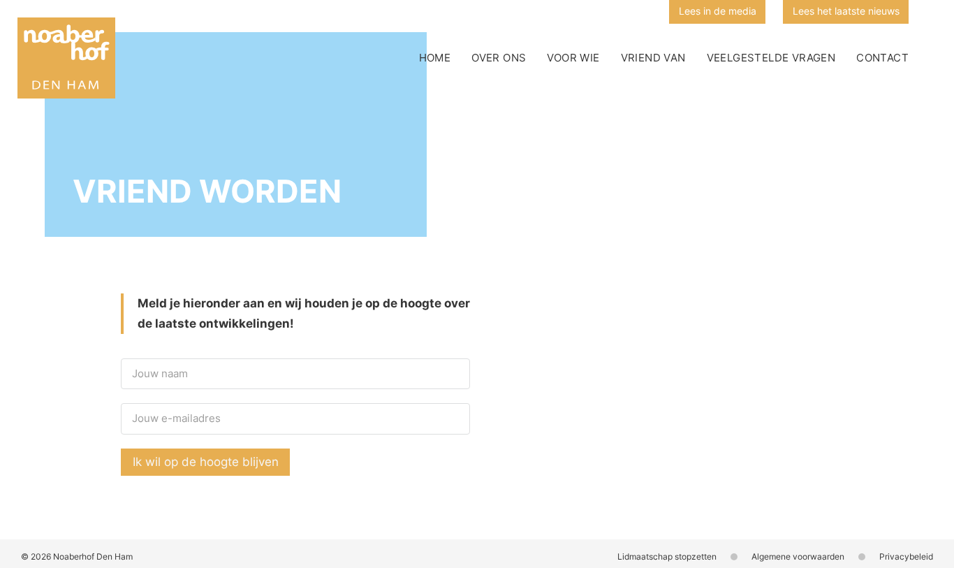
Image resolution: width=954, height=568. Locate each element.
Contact (882, 57)
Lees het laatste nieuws (846, 11)
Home (435, 57)
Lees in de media (717, 11)
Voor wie (573, 57)
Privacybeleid (906, 556)
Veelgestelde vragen (771, 57)
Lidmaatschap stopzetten (667, 556)
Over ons (498, 57)
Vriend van (653, 57)
